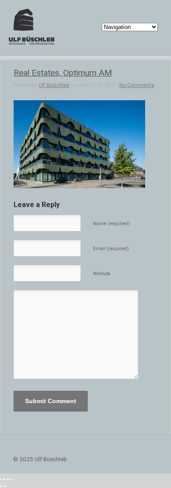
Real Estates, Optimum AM (63, 73)
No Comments (136, 85)
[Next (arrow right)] (4, 486)
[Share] (4, 479)
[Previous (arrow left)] (1, 486)
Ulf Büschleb (54, 85)
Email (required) (111, 248)
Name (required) (111, 223)
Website (101, 274)
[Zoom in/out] (11, 479)
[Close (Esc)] (1, 479)
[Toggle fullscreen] (8, 479)
